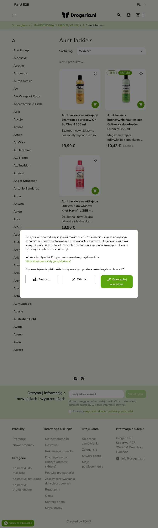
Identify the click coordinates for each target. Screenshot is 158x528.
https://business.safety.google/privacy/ (47, 261)
